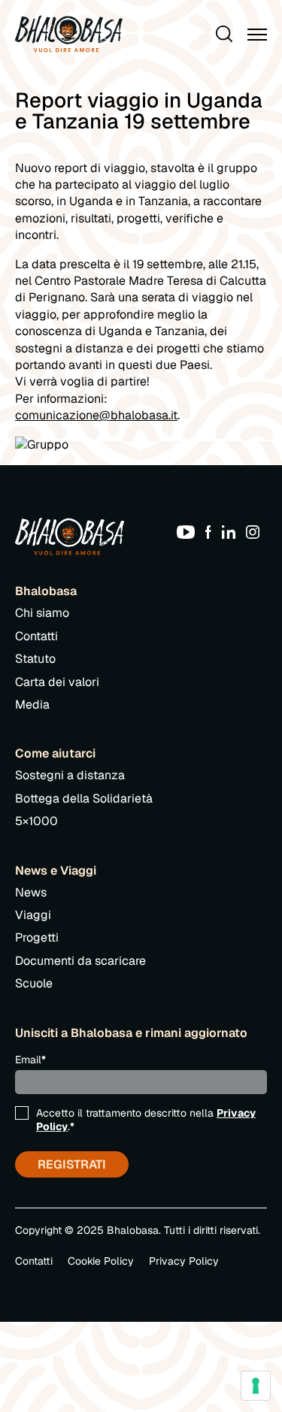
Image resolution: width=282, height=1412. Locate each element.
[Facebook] (212, 531)
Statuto (35, 659)
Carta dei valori (57, 682)
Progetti (37, 937)
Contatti (36, 636)
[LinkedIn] (232, 531)
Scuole (34, 983)
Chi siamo (42, 613)
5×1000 (36, 821)
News (31, 892)
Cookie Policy (101, 1261)
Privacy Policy (184, 1261)
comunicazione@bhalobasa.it (96, 415)
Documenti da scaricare (80, 961)
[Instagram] (256, 531)
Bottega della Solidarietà (84, 798)
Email (30, 1059)
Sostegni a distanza (70, 775)
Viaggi (33, 915)
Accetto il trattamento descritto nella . (146, 1119)
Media (32, 704)
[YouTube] (189, 531)
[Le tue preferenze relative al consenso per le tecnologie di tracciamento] (255, 1385)
